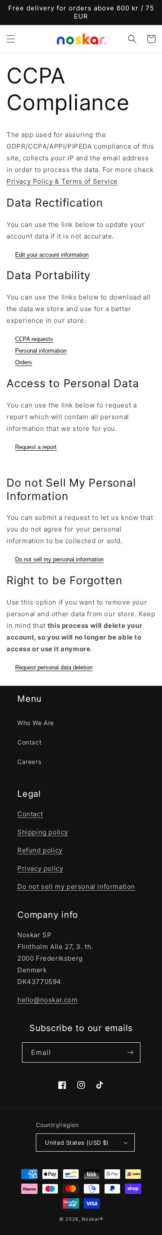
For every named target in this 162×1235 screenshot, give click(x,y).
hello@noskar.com (47, 1000)
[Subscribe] (130, 1052)
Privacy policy (40, 868)
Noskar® (92, 1219)
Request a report (36, 447)
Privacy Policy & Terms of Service (62, 181)
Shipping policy (42, 832)
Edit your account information (52, 254)
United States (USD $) (76, 1142)
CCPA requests (34, 339)
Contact (29, 742)
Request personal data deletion (53, 667)
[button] (10, 38)
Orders (23, 362)
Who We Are (35, 722)
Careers (29, 761)
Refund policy (40, 850)
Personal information (41, 350)
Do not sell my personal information (59, 559)
